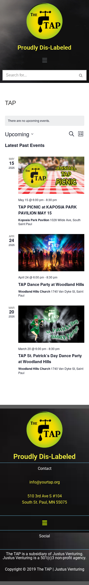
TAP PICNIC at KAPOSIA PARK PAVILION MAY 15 (47, 210)
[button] (44, 60)
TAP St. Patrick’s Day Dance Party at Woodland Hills (50, 358)
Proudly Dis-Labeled (44, 47)
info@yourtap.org (44, 482)
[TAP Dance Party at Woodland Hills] (51, 252)
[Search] (81, 75)
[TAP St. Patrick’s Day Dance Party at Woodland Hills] (51, 324)
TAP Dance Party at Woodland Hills (51, 284)
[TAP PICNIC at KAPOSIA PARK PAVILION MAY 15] (51, 175)
